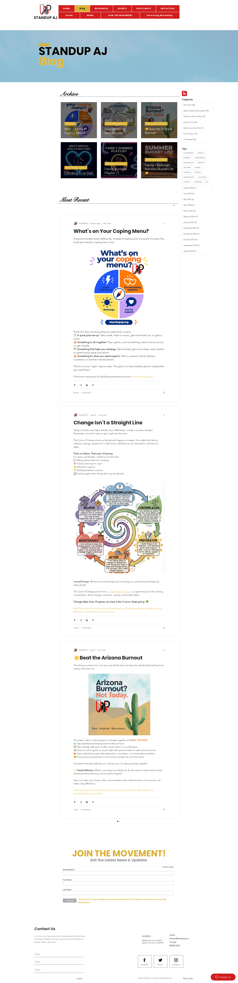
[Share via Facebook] (75, 385)
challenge (198, 182)
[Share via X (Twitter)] (81, 385)
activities (186, 182)
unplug (197, 167)
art (207, 182)
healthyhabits (200, 157)
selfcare (201, 153)
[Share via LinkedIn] (87, 385)
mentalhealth (188, 153)
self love (198, 172)
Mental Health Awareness (116, 124)
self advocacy (188, 162)
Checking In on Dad (98, 839)
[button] (174, 205)
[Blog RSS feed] (184, 93)
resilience (187, 172)
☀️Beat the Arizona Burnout (108, 657)
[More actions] (163, 223)
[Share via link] (93, 385)
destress (201, 162)
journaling (202, 177)
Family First (70, 124)
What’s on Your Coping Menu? (111, 231)
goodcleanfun (188, 177)
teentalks (187, 167)
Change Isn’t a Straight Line (108, 422)
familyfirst (187, 157)
